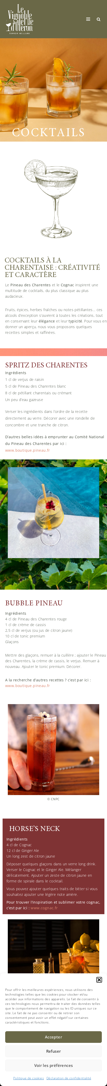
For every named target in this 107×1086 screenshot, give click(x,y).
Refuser (53, 1051)
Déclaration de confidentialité (68, 1078)
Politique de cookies (28, 1078)
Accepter (53, 1036)
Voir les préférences (53, 1065)
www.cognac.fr (44, 907)
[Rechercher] (99, 19)
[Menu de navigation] (88, 19)
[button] (99, 979)
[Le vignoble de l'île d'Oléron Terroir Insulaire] (19, 19)
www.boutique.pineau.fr (27, 450)
